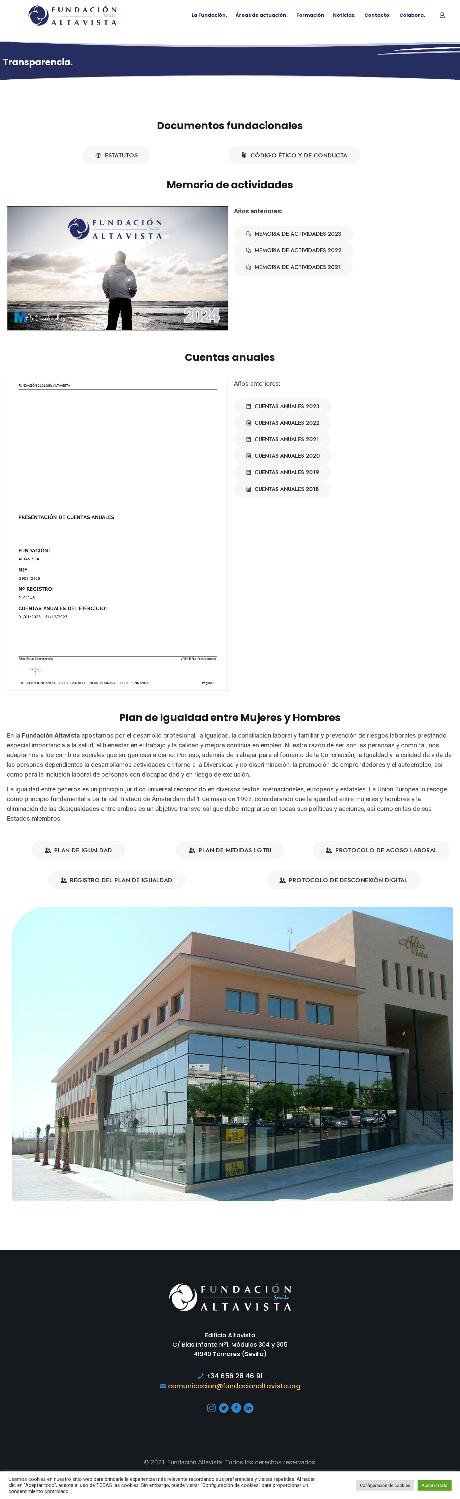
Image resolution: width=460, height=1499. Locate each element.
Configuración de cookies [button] (385, 1485)
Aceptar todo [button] (435, 1485)
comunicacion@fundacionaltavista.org (234, 1386)
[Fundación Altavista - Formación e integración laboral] (72, 15)
